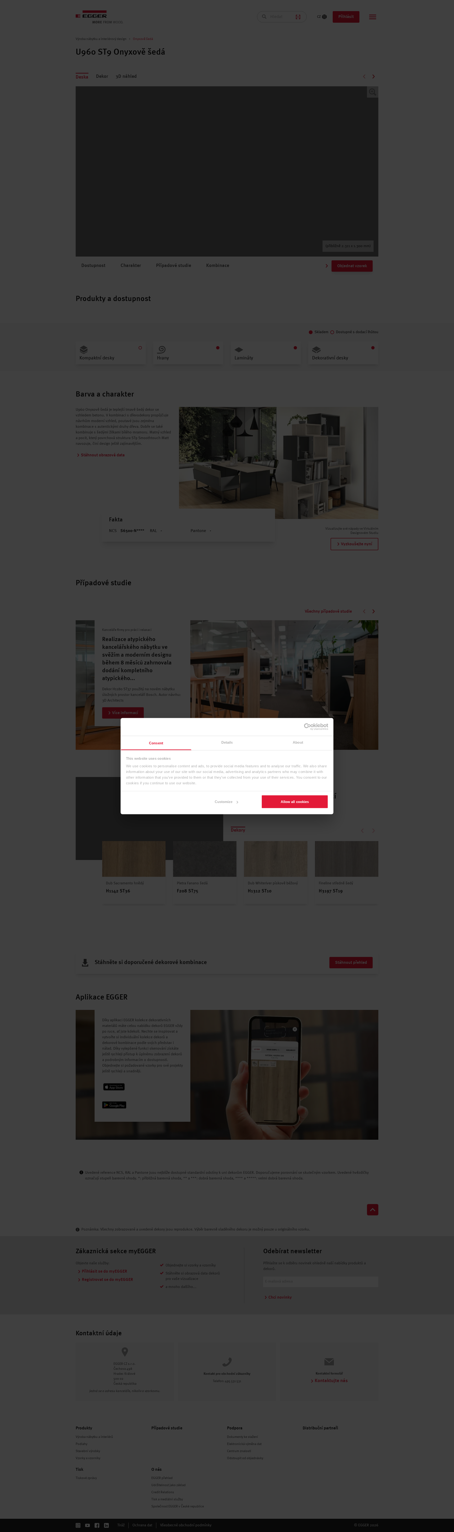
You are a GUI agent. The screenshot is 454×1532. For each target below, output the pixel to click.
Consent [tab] (156, 743)
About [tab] (298, 742)
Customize (224, 802)
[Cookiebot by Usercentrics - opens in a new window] (307, 726)
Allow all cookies (295, 802)
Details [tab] (227, 742)
